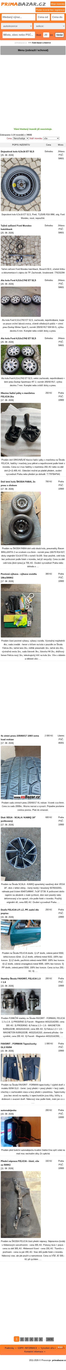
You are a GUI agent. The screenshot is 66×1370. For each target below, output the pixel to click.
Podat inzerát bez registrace (50, 10)
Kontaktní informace (33, 1351)
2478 (50, 1339)
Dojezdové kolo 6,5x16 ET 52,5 (17, 151)
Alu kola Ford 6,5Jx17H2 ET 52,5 (18, 280)
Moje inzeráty (58, 4)
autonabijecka (8, 1110)
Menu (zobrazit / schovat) (33, 50)
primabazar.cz (21, 43)
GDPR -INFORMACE (28, 1348)
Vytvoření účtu (47, 1348)
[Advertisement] (33, 88)
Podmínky (9, 1348)
